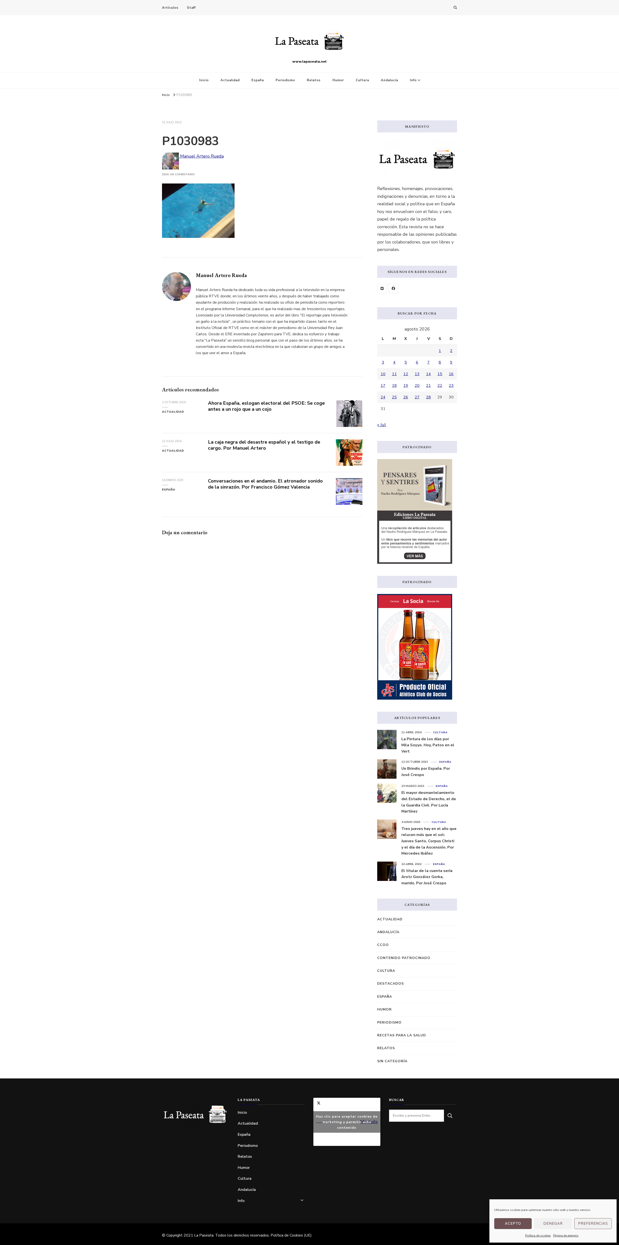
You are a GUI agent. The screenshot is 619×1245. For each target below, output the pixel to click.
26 (405, 397)
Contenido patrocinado (403, 958)
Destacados (390, 983)
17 (383, 385)
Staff (191, 8)
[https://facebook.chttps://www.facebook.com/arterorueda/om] (393, 288)
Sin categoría (392, 1061)
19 (405, 385)
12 (405, 374)
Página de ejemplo (566, 1236)
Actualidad (230, 80)
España (257, 80)
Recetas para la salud (401, 1035)
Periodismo (285, 80)
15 (439, 374)
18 (394, 385)
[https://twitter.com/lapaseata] (382, 288)
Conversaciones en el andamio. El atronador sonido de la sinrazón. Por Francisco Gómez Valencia (265, 484)
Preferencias (593, 1223)
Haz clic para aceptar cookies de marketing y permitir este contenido (346, 1122)
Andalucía (389, 80)
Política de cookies (538, 1236)
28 (428, 397)
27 (417, 397)
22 (439, 385)
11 (394, 374)
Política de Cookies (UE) (291, 1235)
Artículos (170, 8)
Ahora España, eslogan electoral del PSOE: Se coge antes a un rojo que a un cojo (266, 406)
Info (413, 80)
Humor (338, 80)
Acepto (513, 1223)
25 (394, 397)
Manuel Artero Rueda (201, 156)
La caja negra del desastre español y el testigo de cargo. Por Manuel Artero (264, 445)
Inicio (204, 80)
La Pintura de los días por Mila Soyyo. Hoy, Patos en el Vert (427, 745)
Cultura (362, 80)
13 (417, 374)
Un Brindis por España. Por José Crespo (425, 771)
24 (383, 397)
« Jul (381, 425)
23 (451, 385)
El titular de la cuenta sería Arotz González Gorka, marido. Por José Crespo (426, 877)
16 (451, 374)
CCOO (383, 945)
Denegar (553, 1223)
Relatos (314, 80)
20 (417, 385)
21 (428, 385)
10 (383, 374)
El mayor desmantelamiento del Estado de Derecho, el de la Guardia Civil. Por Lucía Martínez (428, 802)
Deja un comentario (178, 174)
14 (428, 374)
